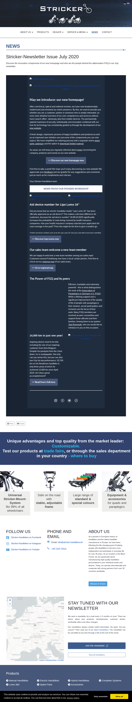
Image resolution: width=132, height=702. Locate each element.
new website (35, 128)
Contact (107, 32)
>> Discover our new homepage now (66, 160)
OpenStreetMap (51, 660)
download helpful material (72, 144)
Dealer (57, 32)
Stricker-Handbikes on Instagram (26, 543)
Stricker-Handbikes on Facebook (26, 537)
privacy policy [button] (73, 698)
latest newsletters (101, 630)
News (95, 32)
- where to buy (82, 456)
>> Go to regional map (42, 268)
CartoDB (60, 660)
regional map (48, 262)
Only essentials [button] (101, 696)
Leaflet (41, 660)
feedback (48, 172)
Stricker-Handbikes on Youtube (25, 549)
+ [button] (10, 600)
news (79, 150)
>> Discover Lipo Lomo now (45, 239)
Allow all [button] (119, 696)
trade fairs (54, 451)
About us (25, 32)
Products (43, 32)
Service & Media (76, 32)
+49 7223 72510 (58, 549)
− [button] (10, 604)
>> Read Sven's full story (43, 382)
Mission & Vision (98, 584)
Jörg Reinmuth (75, 325)
